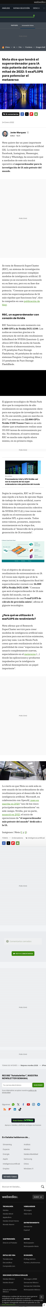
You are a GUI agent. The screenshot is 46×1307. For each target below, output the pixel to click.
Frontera (28, 47)
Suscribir (38, 1085)
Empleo (6, 1168)
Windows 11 (28, 1168)
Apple (5, 1159)
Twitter (27, 114)
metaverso (30, 654)
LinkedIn (15, 1109)
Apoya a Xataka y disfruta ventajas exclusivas (23, 1125)
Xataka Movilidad (31, 1154)
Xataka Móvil (8, 1213)
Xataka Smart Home (11, 1221)
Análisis (27, 1144)
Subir (36, 1197)
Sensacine (28, 1226)
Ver (24, 953)
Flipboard (31, 114)
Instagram (33, 1104)
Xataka (5, 1210)
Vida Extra (28, 1213)
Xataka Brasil (8, 1282)
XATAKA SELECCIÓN (21, 8)
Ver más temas (10, 1176)
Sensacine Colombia (32, 1286)
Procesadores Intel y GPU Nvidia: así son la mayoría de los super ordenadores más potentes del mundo (22, 481)
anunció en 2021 (11, 814)
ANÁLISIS (6, 8)
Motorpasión (29, 1242)
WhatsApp (13, 1104)
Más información (8, 1304)
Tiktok (20, 1109)
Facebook (22, 114)
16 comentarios (11, 114)
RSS (5, 1109)
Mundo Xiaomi (8, 1224)
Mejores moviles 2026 (29, 1065)
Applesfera (7, 1217)
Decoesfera (7, 1262)
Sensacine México (31, 1282)
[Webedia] (40, 2)
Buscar (42, 1186)
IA (14, 47)
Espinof (27, 1230)
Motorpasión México (32, 1289)
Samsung (28, 1159)
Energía (6, 1154)
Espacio (6, 1149)
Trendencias (8, 1259)
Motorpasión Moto (31, 1246)
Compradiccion (9, 1266)
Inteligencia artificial (36, 838)
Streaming (7, 1144)
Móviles (27, 1149)
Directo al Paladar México (10, 1290)
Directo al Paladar (10, 1242)
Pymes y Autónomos (32, 1262)
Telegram (39, 1104)
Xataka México (9, 1279)
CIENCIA (36, 8)
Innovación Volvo (28, 25)
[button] (19, 132)
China (7, 47)
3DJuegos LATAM (30, 1279)
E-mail (36, 114)
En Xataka (8, 476)
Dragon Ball (40, 47)
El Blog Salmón (30, 1259)
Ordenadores (17, 838)
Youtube (28, 1104)
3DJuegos (28, 1210)
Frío (20, 47)
